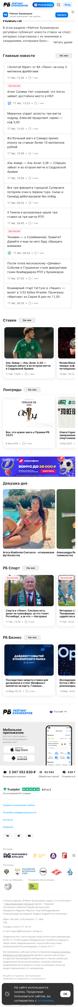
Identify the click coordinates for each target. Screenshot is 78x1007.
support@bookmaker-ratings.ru (26, 931)
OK (65, 994)
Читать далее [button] (62, 42)
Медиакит (8, 827)
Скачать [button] (61, 14)
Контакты (8, 819)
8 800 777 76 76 (22, 926)
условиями (45, 1000)
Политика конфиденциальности (19, 812)
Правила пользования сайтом (19, 805)
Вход (67, 4)
